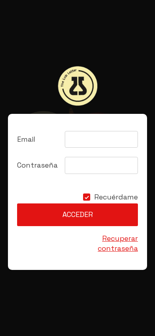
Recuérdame (116, 197)
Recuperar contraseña (118, 243)
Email (26, 139)
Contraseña (37, 165)
